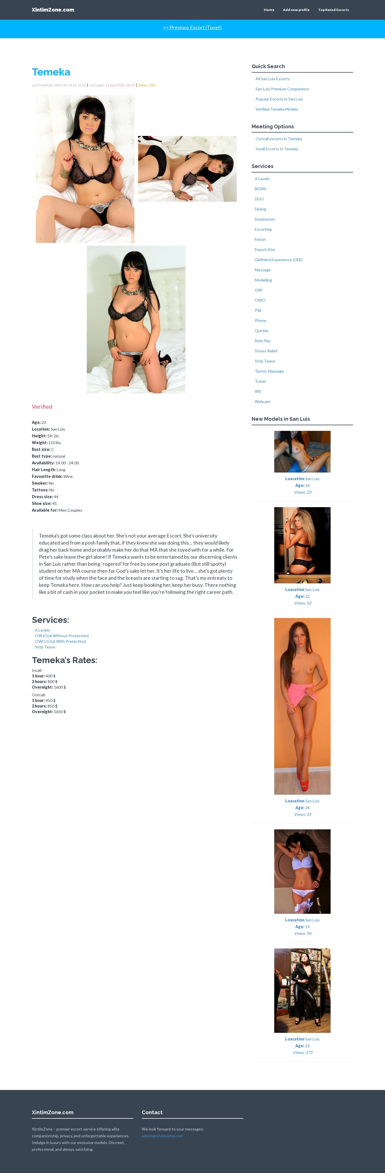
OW (258, 290)
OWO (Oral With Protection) (60, 641)
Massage (263, 269)
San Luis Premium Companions (282, 88)
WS (258, 391)
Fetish (260, 239)
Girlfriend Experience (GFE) (278, 259)
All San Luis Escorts (272, 78)
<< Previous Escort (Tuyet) (192, 27)
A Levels (42, 630)
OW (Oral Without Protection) (62, 635)
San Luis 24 (302, 485)
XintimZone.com (53, 10)
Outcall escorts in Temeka (278, 138)
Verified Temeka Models (276, 109)
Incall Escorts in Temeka (276, 148)
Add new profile (296, 10)
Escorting (263, 229)
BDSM (260, 188)
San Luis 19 (302, 926)
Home (269, 10)
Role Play (263, 340)
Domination (265, 219)
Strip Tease (45, 646)
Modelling (263, 279)
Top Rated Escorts (333, 10)
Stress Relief (266, 350)
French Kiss (265, 249)
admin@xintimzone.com (162, 1135)
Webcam (262, 401)
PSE (258, 310)
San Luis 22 (302, 596)
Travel (260, 381)
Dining (260, 209)
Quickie (261, 330)
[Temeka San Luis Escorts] (86, 167)
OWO (260, 300)
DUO (259, 198)
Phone (260, 320)
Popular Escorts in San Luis (279, 99)
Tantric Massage (269, 371)
